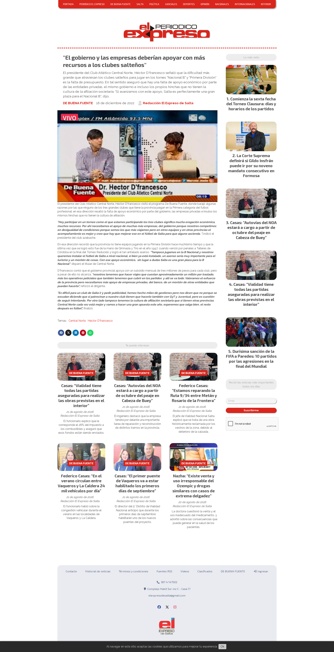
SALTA (140, 4)
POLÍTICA (154, 4)
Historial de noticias (97, 571)
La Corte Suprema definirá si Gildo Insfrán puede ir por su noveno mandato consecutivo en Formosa (251, 165)
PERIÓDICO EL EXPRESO (92, 4)
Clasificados (204, 571)
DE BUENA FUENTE (120, 4)
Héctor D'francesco (100, 320)
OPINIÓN (205, 4)
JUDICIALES (171, 4)
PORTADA (68, 4)
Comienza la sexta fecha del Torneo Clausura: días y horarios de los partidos (251, 103)
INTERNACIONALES (245, 4)
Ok (222, 646)
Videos (185, 571)
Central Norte (77, 320)
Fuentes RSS (164, 571)
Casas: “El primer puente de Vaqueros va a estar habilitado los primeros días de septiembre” (137, 483)
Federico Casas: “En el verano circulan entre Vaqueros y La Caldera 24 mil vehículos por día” (81, 483)
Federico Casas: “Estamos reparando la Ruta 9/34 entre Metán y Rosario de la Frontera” (193, 393)
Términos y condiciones (133, 571)
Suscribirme (251, 410)
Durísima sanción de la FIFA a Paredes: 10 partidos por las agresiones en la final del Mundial (251, 359)
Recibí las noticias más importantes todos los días (251, 384)
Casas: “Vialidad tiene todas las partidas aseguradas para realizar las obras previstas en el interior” (81, 395)
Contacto (71, 571)
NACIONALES (222, 4)
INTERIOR (266, 4)
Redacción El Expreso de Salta (168, 103)
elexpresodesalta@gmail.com (167, 595)
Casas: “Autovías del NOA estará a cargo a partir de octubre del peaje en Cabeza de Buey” (137, 393)
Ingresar (262, 571)
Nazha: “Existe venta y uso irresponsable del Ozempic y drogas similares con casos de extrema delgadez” (193, 485)
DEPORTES (189, 4)
